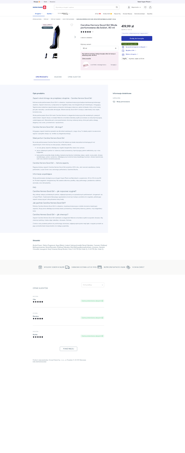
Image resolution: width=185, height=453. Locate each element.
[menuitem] (39, 13)
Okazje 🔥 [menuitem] (37, 1)
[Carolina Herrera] (86, 37)
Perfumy (46, 19)
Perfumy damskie (56, 19)
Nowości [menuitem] (52, 1)
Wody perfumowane (68, 19)
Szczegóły (113, 64)
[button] (64, 13)
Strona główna (37, 19)
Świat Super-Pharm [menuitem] (144, 1)
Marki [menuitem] (45, 1)
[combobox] (86, 7)
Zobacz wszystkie (86, 58)
